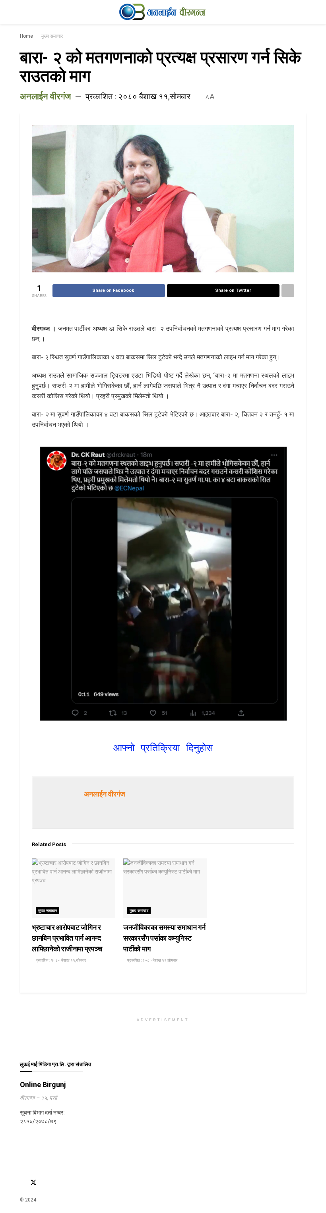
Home (26, 36)
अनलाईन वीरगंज (45, 96)
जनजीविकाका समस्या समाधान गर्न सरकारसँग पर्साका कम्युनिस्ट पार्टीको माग (164, 938)
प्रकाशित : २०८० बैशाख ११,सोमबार (137, 96)
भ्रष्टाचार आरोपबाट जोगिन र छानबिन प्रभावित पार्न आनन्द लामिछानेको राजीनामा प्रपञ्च (67, 938)
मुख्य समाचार (52, 36)
